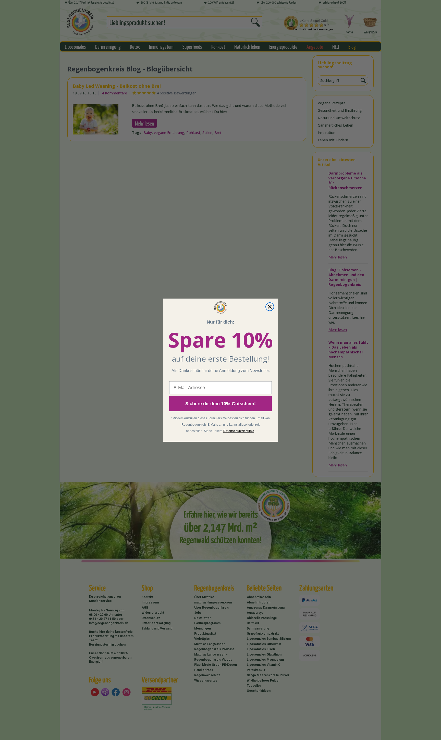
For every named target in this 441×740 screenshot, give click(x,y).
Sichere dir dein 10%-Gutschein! (220, 403)
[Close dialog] (270, 307)
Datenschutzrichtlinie (238, 431)
